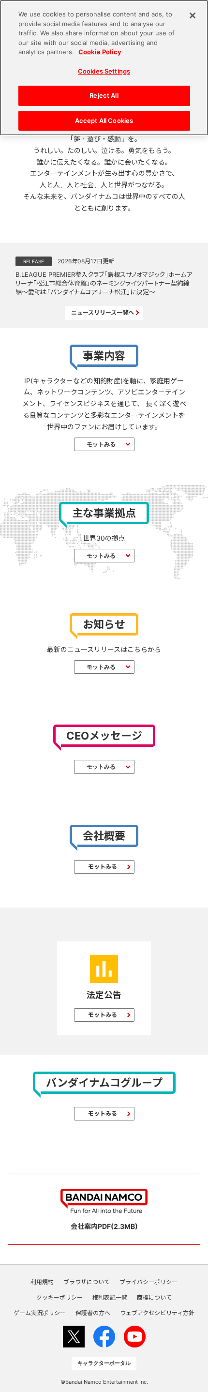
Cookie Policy (99, 52)
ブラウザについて (86, 1282)
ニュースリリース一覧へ (102, 312)
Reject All (103, 95)
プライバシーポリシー (148, 1282)
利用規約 (42, 1282)
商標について (154, 1298)
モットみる (101, 444)
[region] (104, 68)
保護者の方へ (92, 1313)
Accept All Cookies (104, 120)
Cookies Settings (104, 71)
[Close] (192, 15)
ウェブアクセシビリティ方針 (157, 1313)
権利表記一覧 (109, 1298)
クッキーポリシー (59, 1298)
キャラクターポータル (104, 1363)
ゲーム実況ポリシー (40, 1313)
